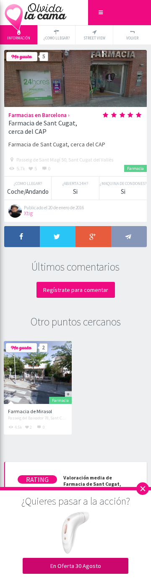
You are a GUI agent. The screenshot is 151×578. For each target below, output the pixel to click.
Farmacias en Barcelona (37, 115)
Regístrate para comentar (75, 290)
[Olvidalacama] (35, 12)
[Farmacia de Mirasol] (38, 372)
